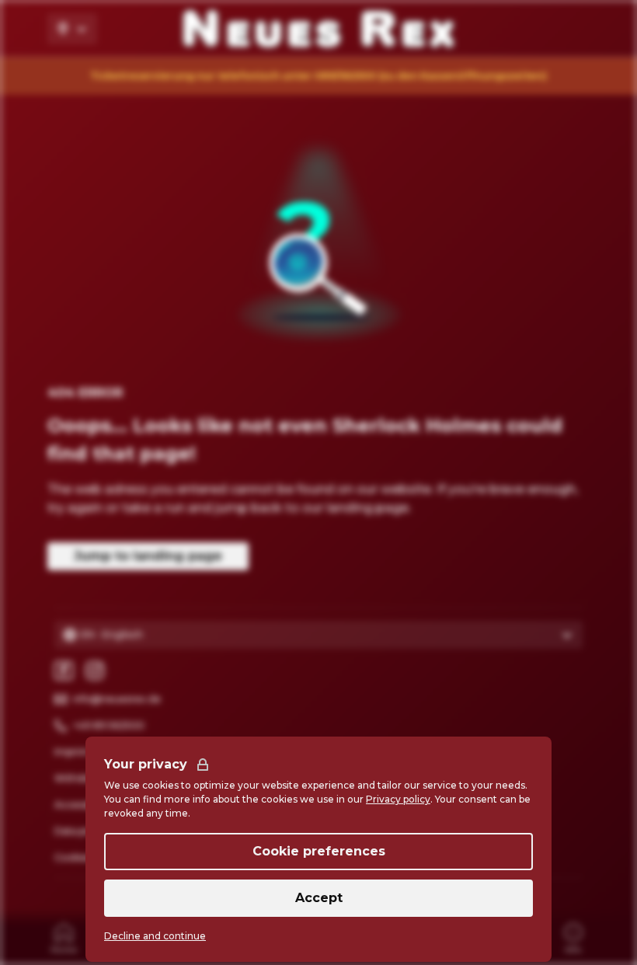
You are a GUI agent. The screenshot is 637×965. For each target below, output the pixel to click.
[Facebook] (63, 670)
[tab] (63, 937)
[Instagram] (94, 670)
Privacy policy (398, 799)
